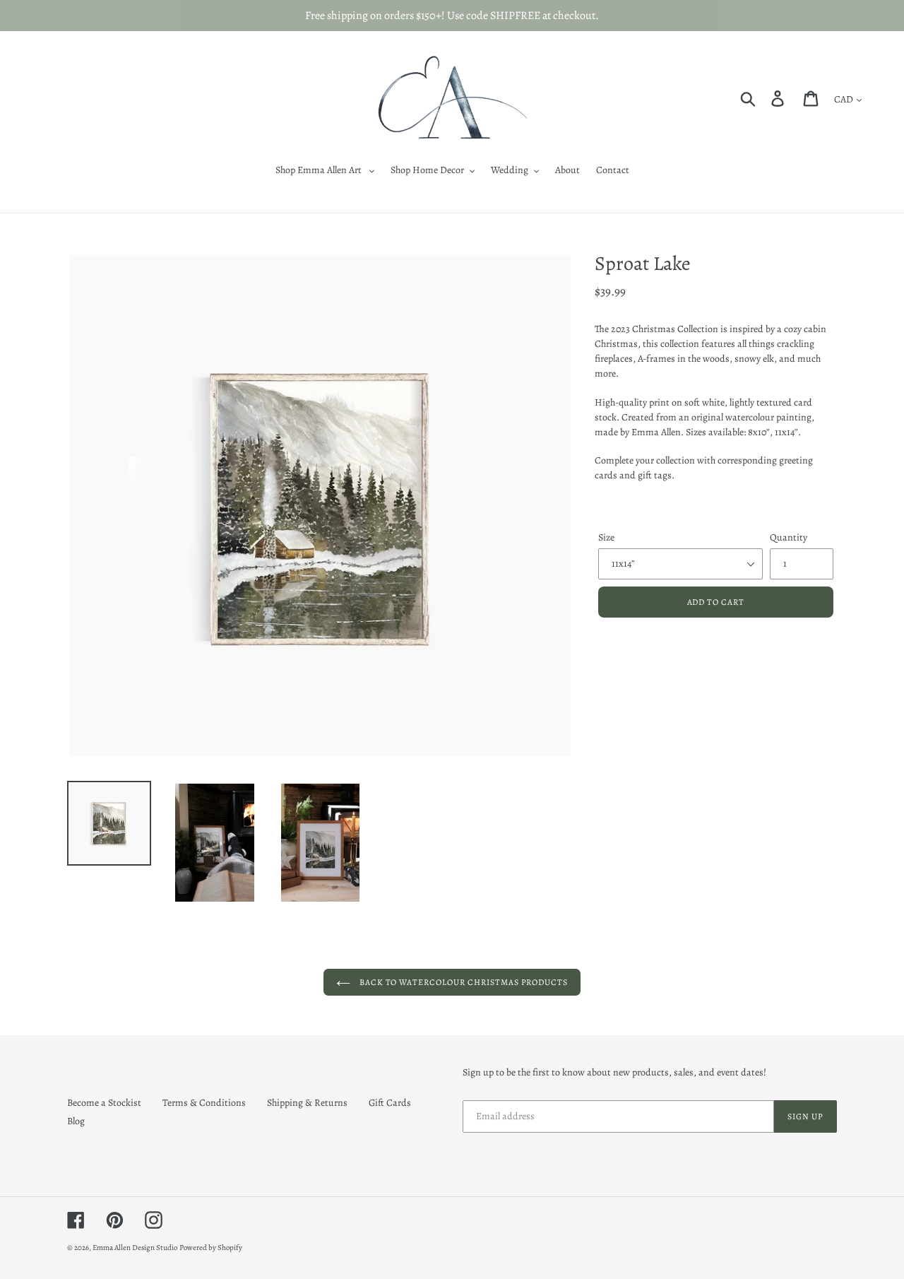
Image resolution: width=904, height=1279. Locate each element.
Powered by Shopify (210, 1247)
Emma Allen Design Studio (135, 1247)
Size (606, 537)
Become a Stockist (104, 1102)
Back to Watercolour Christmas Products (462, 982)
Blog (76, 1121)
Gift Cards (390, 1102)
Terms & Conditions (204, 1102)
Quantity (788, 537)
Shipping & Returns (307, 1102)
